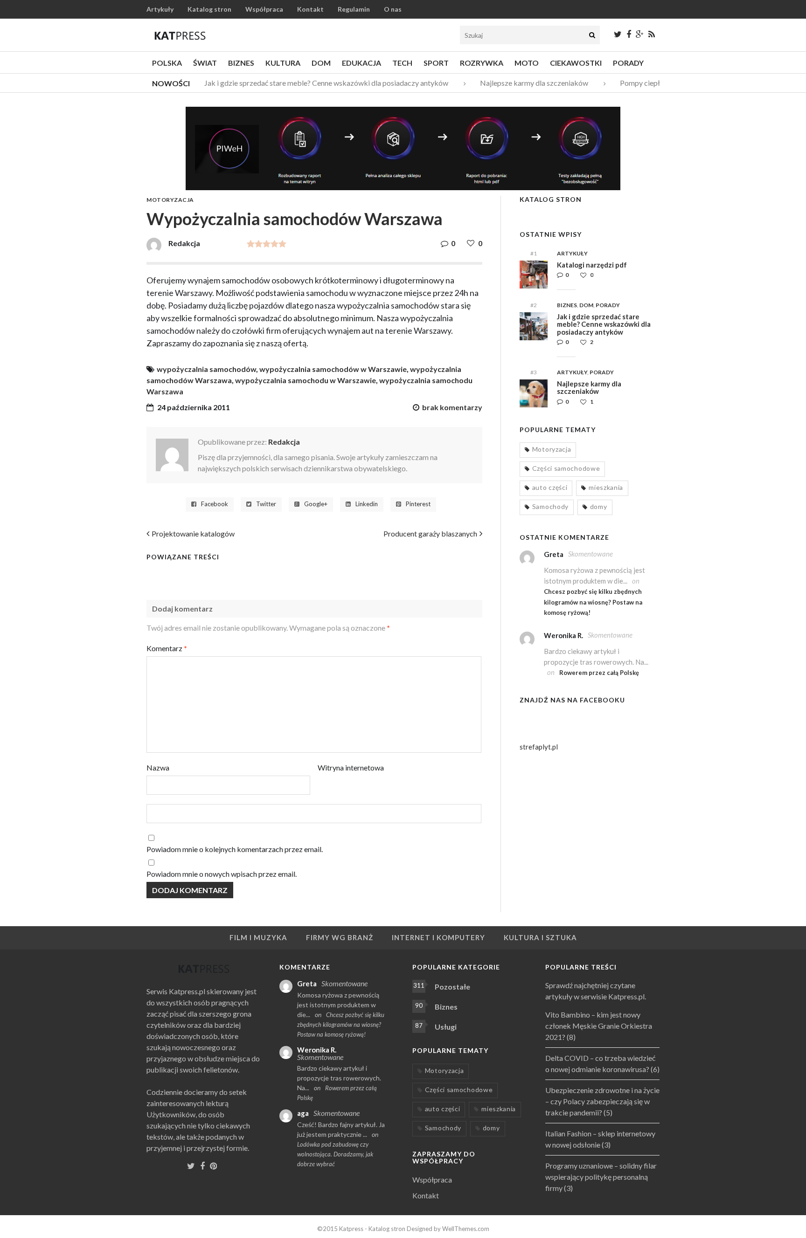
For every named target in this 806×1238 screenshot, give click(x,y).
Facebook (214, 504)
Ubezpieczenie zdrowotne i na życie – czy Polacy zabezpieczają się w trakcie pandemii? (602, 1101)
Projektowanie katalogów (193, 533)
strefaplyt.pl (539, 747)
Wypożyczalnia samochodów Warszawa (294, 218)
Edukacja (361, 62)
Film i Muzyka (258, 937)
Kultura (282, 62)
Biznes (241, 62)
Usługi (446, 1026)
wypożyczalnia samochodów (206, 369)
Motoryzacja (170, 199)
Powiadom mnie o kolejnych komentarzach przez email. (234, 849)
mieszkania (606, 487)
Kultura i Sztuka (540, 937)
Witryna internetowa (351, 767)
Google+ (315, 504)
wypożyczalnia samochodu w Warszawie (305, 380)
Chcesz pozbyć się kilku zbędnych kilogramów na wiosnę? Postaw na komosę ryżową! (593, 602)
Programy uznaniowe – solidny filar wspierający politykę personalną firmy (601, 1176)
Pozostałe (452, 986)
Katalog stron (209, 9)
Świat (205, 62)
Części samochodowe (566, 468)
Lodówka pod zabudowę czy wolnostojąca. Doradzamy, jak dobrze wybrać (335, 1154)
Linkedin (366, 504)
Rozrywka (481, 62)
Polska (167, 62)
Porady (628, 62)
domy (598, 506)
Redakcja (284, 441)
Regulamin (354, 9)
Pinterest (418, 504)
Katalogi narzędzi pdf (592, 265)
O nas (393, 9)
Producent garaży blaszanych (430, 533)
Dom (321, 62)
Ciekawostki (576, 62)
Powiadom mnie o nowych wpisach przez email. (221, 873)
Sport (436, 62)
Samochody (550, 506)
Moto (526, 62)
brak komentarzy (452, 407)
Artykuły (160, 9)
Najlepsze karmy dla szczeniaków (526, 82)
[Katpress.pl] (180, 35)
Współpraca (264, 9)
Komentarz (166, 648)
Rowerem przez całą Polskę (599, 672)
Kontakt (310, 9)
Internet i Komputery (438, 937)
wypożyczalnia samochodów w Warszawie (333, 369)
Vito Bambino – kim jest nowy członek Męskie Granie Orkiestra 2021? (598, 1025)
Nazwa (157, 767)
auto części (550, 487)
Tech (402, 62)
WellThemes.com (465, 1228)
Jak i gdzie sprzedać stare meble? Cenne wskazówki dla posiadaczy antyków (318, 82)
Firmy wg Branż (339, 937)
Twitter (266, 504)
